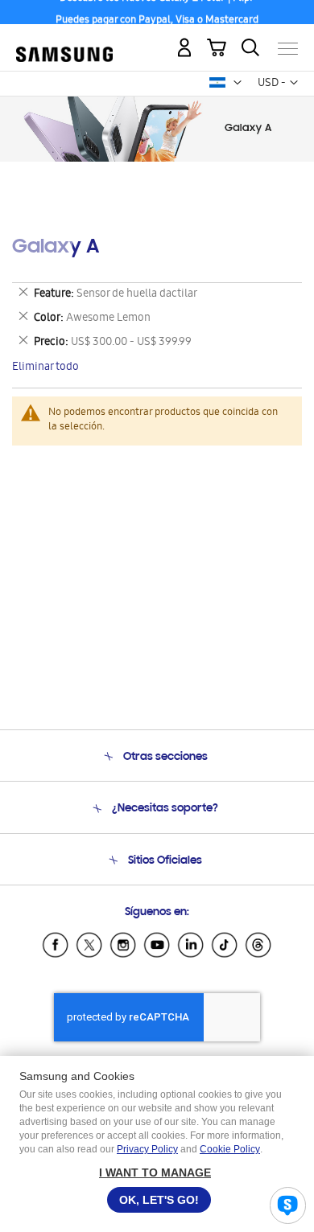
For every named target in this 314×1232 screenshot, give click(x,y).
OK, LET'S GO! (159, 1199)
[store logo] (64, 42)
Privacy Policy (147, 1149)
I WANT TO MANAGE (155, 1172)
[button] (237, 83)
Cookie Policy (230, 1149)
